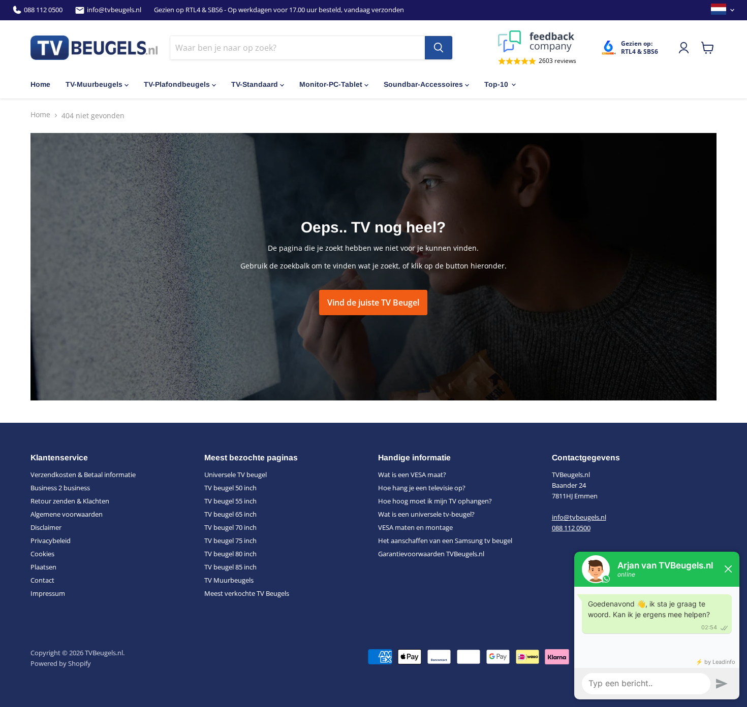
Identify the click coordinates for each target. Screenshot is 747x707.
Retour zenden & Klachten (69, 501)
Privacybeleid (50, 540)
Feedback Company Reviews (537, 41)
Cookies (42, 553)
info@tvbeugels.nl (114, 10)
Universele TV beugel (235, 474)
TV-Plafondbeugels (177, 84)
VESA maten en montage (415, 527)
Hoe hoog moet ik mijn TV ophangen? (435, 501)
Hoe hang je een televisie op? (421, 487)
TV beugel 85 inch (230, 566)
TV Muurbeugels (229, 580)
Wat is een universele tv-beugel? (426, 514)
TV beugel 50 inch (230, 487)
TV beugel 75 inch (230, 540)
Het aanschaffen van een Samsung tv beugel (445, 540)
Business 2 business (60, 487)
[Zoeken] (438, 47)
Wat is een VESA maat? (412, 474)
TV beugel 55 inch (230, 501)
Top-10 (496, 84)
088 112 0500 (43, 10)
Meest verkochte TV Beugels (246, 593)
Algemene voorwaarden (66, 514)
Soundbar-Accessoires (423, 84)
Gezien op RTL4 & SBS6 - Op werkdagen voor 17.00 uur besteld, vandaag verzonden (279, 10)
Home (40, 84)
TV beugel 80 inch (230, 553)
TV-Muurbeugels (94, 84)
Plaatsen (43, 566)
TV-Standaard (254, 84)
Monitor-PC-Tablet (330, 84)
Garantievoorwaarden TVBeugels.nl (431, 553)
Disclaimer (45, 527)
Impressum (47, 593)
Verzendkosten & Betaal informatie (83, 474)
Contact (42, 580)
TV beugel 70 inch (230, 527)
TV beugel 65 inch (230, 514)
